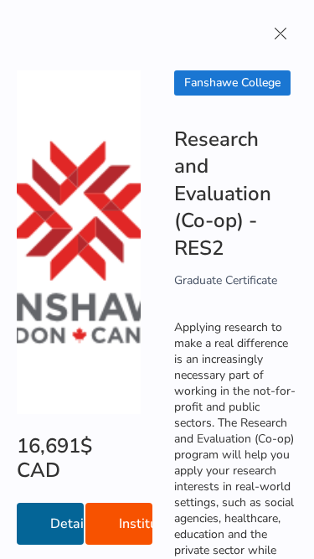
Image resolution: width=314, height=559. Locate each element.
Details (67, 524)
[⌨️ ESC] (280, 33)
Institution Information (135, 524)
